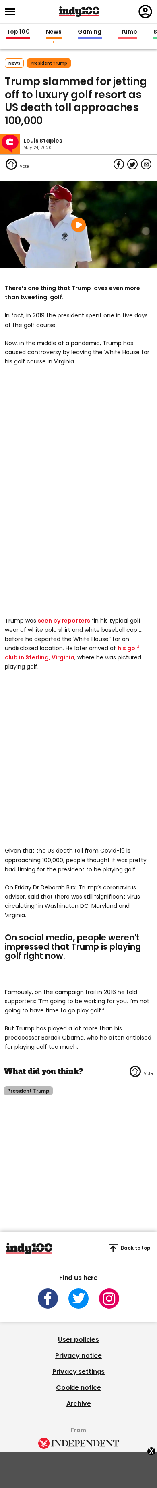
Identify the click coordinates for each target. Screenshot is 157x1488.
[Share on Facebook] (119, 164)
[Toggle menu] (12, 12)
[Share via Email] (146, 164)
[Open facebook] (48, 1298)
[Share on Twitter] (132, 164)
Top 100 (18, 32)
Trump (127, 32)
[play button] (78, 224)
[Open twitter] (78, 1298)
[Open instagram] (109, 1298)
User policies (78, 1339)
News (54, 32)
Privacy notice (78, 1355)
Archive (78, 1403)
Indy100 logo (79, 12)
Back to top (136, 1247)
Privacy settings (78, 1371)
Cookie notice (78, 1387)
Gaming (90, 32)
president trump (49, 63)
